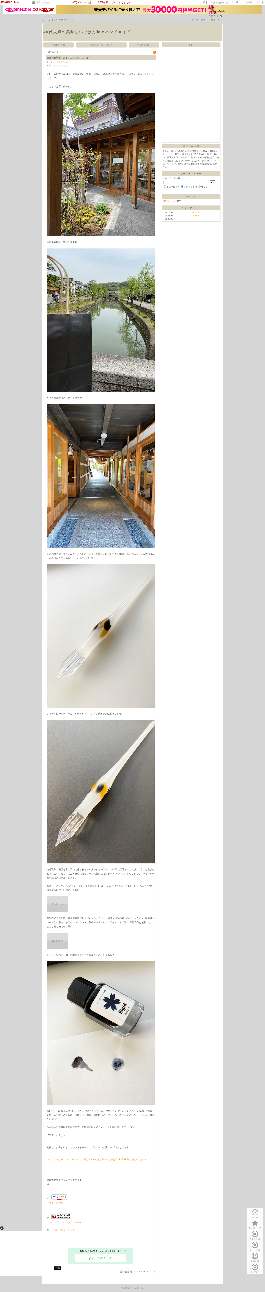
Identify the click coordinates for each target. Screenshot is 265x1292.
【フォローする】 (198, 20)
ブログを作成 (245, 2)
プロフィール (66, 20)
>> (222, 2)
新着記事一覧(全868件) (101, 45)
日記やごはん (63, 65)
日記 (54, 20)
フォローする (254, 1228)
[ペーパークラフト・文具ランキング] (61, 1218)
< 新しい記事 (58, 45)
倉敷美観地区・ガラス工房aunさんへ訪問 (68, 57)
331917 (214, 16)
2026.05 (196, 212)
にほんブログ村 (55, 1203)
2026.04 (196, 215)
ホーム (46, 20)
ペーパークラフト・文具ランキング (64, 1222)
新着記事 (255, 1261)
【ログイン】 (216, 20)
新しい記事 (254, 1250)
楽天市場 (259, 2)
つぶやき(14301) (62, 62)
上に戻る (255, 1272)
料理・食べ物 (42, 2)
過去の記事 (254, 1239)
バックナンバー (191, 208)
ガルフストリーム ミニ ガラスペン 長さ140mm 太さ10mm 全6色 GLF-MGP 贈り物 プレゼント (97, 1159)
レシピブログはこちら (63, 1230)
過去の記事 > (144, 45)
